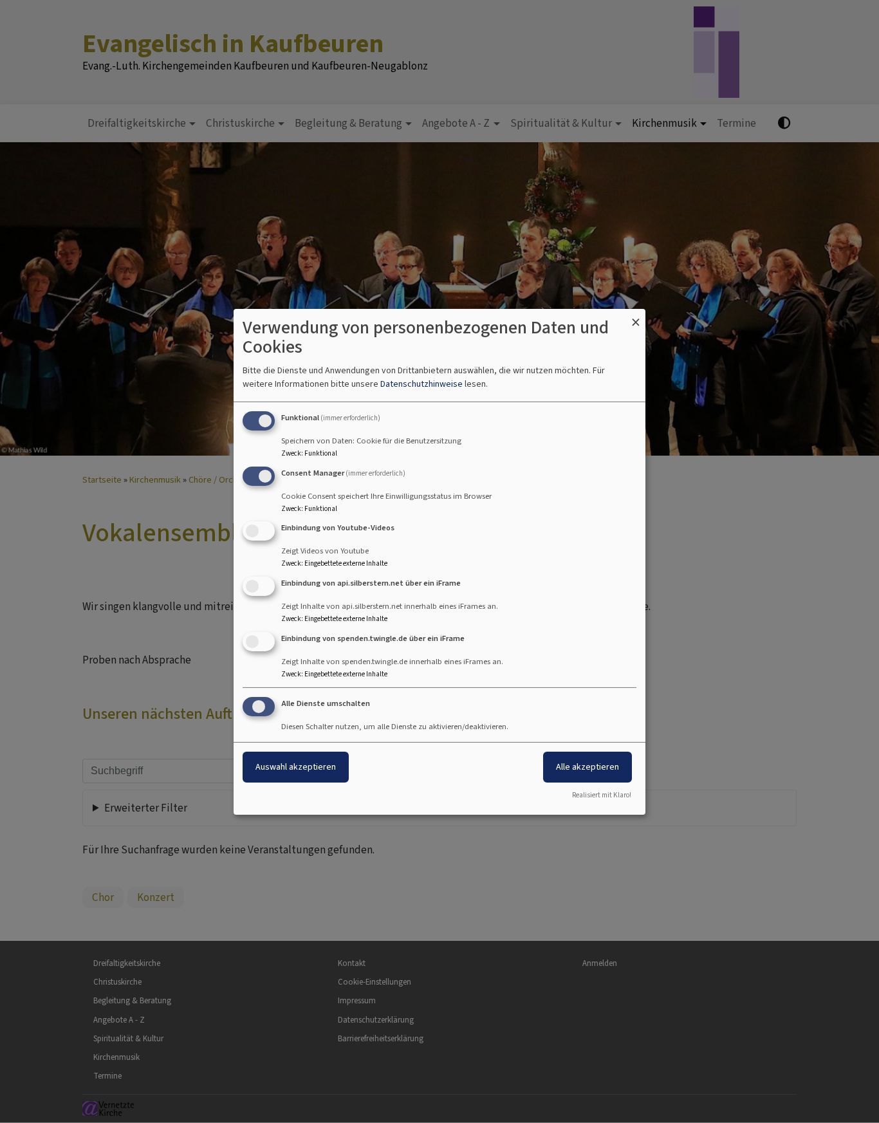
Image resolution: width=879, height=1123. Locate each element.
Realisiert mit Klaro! (601, 795)
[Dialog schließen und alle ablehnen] (635, 316)
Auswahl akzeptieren (295, 767)
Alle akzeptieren (587, 767)
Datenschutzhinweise (421, 384)
